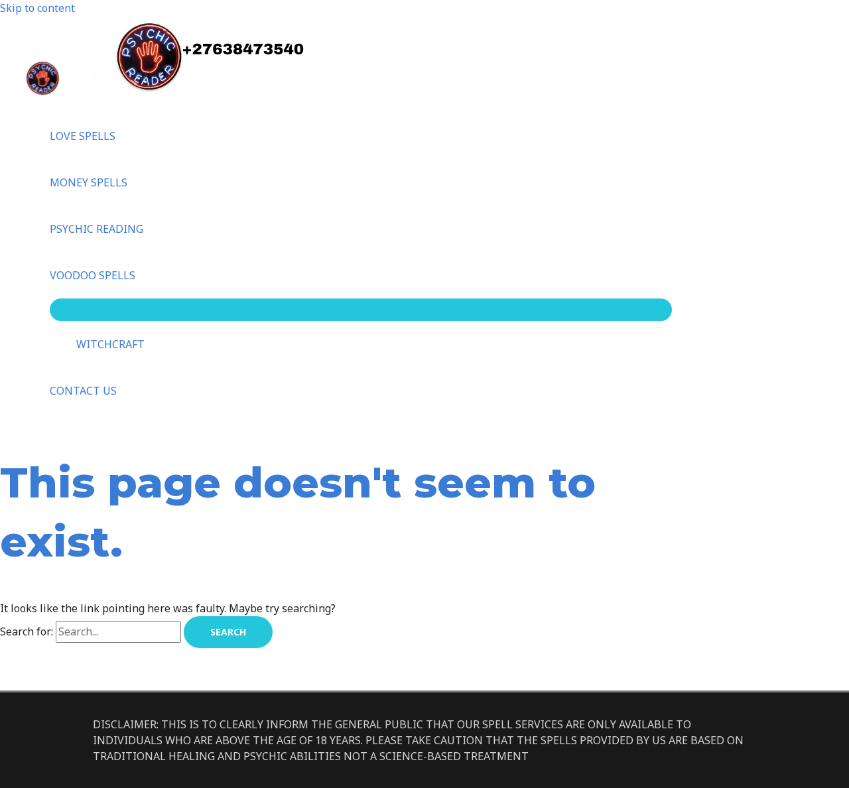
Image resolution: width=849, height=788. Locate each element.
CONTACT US (83, 390)
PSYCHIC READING (96, 229)
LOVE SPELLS (82, 136)
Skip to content (37, 8)
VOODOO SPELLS (92, 275)
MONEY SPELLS (88, 182)
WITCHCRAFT (110, 344)
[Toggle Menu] (361, 309)
